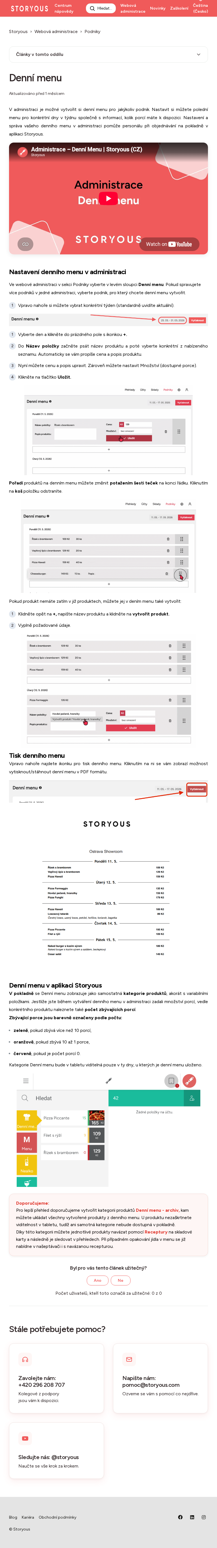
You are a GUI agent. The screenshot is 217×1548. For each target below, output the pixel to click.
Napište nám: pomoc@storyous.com (150, 1381)
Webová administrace (133, 8)
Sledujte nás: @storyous (48, 1457)
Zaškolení (179, 8)
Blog (13, 1517)
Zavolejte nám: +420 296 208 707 (41, 1381)
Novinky (158, 8)
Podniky (92, 31)
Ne (120, 1280)
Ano (97, 1280)
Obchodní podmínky (57, 1517)
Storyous (18, 31)
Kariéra (28, 1517)
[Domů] (29, 8)
